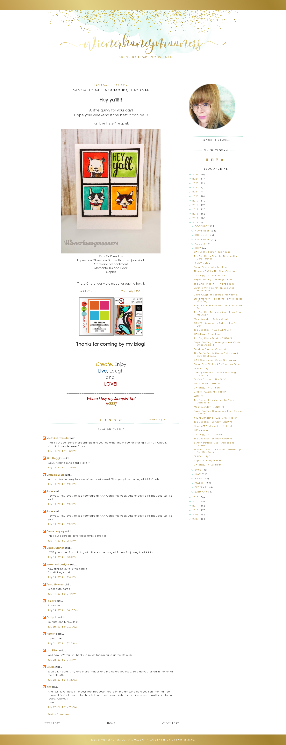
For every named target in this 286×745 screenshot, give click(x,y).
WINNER (199, 395)
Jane (50, 491)
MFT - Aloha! (201, 430)
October (202, 234)
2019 (196, 200)
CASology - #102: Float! (208, 464)
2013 (196, 497)
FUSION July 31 (203, 262)
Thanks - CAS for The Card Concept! (215, 271)
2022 (196, 187)
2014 (196, 222)
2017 (196, 209)
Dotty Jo (52, 617)
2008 (196, 518)
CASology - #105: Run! (207, 333)
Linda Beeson (55, 474)
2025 (196, 174)
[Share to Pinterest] (110, 419)
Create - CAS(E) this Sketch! (210, 391)
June (199, 469)
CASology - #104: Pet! (207, 387)
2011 (196, 505)
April (199, 478)
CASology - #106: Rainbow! (210, 275)
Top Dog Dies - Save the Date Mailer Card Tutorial (215, 257)
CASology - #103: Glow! (208, 434)
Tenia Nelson (55, 584)
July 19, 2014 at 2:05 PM (62, 504)
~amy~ (51, 633)
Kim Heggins (54, 458)
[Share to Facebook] (105, 419)
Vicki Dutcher (55, 548)
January (201, 491)
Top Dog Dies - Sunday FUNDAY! (213, 338)
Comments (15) (156, 419)
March (200, 482)
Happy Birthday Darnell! (208, 460)
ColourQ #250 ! (130, 291)
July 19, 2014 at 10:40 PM (63, 610)
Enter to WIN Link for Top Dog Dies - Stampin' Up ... (215, 289)
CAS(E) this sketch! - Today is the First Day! (216, 324)
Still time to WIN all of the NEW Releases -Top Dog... (218, 300)
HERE (111, 403)
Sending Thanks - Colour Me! (211, 349)
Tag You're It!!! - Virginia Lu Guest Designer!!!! (214, 401)
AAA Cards (88, 291)
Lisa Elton (52, 650)
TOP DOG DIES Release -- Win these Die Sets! (218, 306)
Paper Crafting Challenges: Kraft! (213, 279)
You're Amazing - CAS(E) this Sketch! (216, 417)
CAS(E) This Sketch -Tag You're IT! (214, 251)
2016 (196, 213)
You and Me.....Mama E (208, 383)
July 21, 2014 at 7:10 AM (62, 643)
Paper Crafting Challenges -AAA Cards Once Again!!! (217, 343)
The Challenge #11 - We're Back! (214, 283)
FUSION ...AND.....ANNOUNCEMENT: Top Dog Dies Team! (217, 450)
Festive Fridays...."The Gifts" (210, 379)
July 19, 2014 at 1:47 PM (62, 467)
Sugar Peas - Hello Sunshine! (211, 267)
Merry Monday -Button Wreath (211, 318)
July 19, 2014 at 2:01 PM (62, 484)
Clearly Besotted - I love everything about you (215, 373)
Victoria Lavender (58, 438)
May (198, 474)
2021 (196, 191)
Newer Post (51, 723)
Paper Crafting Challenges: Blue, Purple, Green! (218, 412)
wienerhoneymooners (116, 739)
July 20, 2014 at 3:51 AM (62, 626)
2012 (196, 501)
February (202, 487)
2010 (196, 510)
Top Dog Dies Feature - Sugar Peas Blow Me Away (217, 313)
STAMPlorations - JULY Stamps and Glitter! (214, 444)
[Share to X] (101, 419)
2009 (196, 514)
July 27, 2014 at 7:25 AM (62, 707)
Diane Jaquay (55, 531)
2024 (196, 178)
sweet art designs (58, 564)
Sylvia (50, 667)
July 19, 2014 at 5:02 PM (62, 557)
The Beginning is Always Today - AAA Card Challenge (216, 354)
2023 (196, 183)
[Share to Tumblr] (115, 419)
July (198, 248)
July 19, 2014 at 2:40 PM (62, 540)
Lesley (51, 601)
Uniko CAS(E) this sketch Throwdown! (216, 294)
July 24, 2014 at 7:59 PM (62, 659)
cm (49, 687)
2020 (196, 196)
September (203, 239)
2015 (196, 217)
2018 (196, 204)
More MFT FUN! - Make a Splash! (213, 426)
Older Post (170, 723)
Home (111, 723)
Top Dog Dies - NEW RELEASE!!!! (212, 329)
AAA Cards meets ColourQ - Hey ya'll (216, 359)
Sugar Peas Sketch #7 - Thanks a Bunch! (218, 364)
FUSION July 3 (202, 456)
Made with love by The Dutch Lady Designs (164, 739)
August (200, 243)
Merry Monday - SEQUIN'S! (209, 406)
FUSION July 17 (203, 368)
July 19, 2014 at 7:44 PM (62, 593)
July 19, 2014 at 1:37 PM (62, 451)
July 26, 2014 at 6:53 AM (62, 679)
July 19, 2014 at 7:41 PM (62, 577)
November (203, 230)
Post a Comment (59, 714)
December (202, 226)
